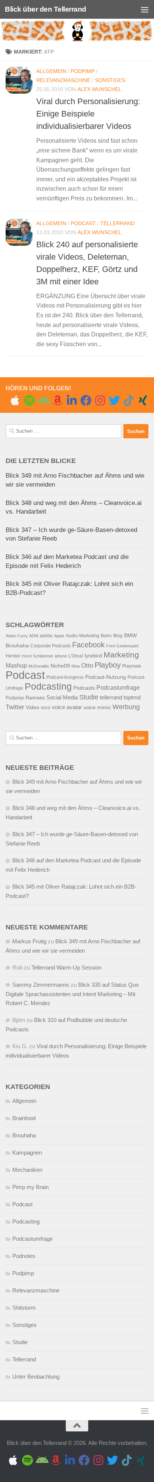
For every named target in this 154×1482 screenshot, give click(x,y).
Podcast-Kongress (65, 677)
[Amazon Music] (57, 400)
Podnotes (24, 1256)
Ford (110, 646)
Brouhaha (17, 645)
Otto (87, 665)
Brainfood (24, 1118)
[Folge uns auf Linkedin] (71, 400)
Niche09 (60, 666)
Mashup (16, 665)
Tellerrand (117, 223)
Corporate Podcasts (50, 645)
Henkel (13, 656)
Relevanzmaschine (63, 80)
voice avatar (67, 707)
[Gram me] (100, 400)
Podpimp (83, 71)
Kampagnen (27, 1152)
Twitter (15, 707)
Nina (75, 666)
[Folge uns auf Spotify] (29, 400)
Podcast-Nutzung (105, 677)
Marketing (121, 654)
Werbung (126, 707)
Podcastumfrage (118, 687)
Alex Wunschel (99, 89)
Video (32, 707)
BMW (130, 635)
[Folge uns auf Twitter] (114, 400)
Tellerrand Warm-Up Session (66, 967)
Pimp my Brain (30, 1187)
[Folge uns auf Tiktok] (128, 400)
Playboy (108, 665)
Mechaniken (27, 1170)
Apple (59, 635)
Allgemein (51, 71)
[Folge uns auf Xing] (142, 400)
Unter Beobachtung (35, 1376)
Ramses (35, 698)
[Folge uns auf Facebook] (86, 400)
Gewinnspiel (127, 646)
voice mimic (97, 707)
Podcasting (48, 686)
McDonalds (38, 666)
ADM (33, 635)
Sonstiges (110, 80)
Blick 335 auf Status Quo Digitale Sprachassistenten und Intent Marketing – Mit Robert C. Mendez (72, 994)
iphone (61, 656)
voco (45, 707)
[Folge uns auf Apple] (15, 400)
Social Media (62, 698)
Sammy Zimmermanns (40, 985)
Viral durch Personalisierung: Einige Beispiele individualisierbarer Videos (88, 114)
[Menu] (144, 9)
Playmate (131, 666)
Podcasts (84, 688)
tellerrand (111, 698)
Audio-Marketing (82, 635)
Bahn (106, 635)
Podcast (83, 223)
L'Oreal (75, 656)
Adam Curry (17, 635)
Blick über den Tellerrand (45, 9)
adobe (46, 635)
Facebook (88, 645)
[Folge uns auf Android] (43, 400)
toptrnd (132, 698)
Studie (88, 697)
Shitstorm (24, 1307)
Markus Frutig (29, 941)
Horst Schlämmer (37, 656)
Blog (118, 635)
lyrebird (93, 656)
